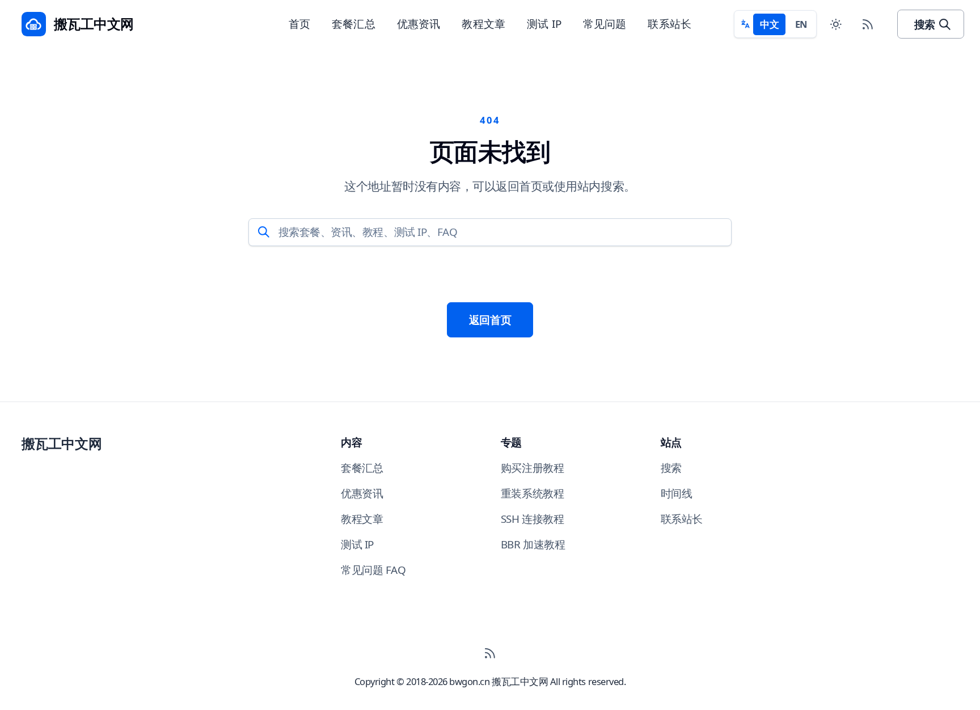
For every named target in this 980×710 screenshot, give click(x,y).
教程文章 (483, 23)
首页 (299, 23)
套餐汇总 (353, 23)
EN (801, 24)
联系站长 (669, 23)
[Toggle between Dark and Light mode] (835, 24)
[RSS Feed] (868, 24)
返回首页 (490, 319)
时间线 (676, 493)
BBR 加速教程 (533, 544)
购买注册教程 (532, 467)
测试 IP (544, 23)
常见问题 (605, 23)
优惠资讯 (419, 23)
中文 (769, 24)
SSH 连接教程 (532, 519)
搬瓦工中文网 (62, 443)
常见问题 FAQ (373, 570)
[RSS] (489, 653)
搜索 (924, 24)
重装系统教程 (532, 493)
